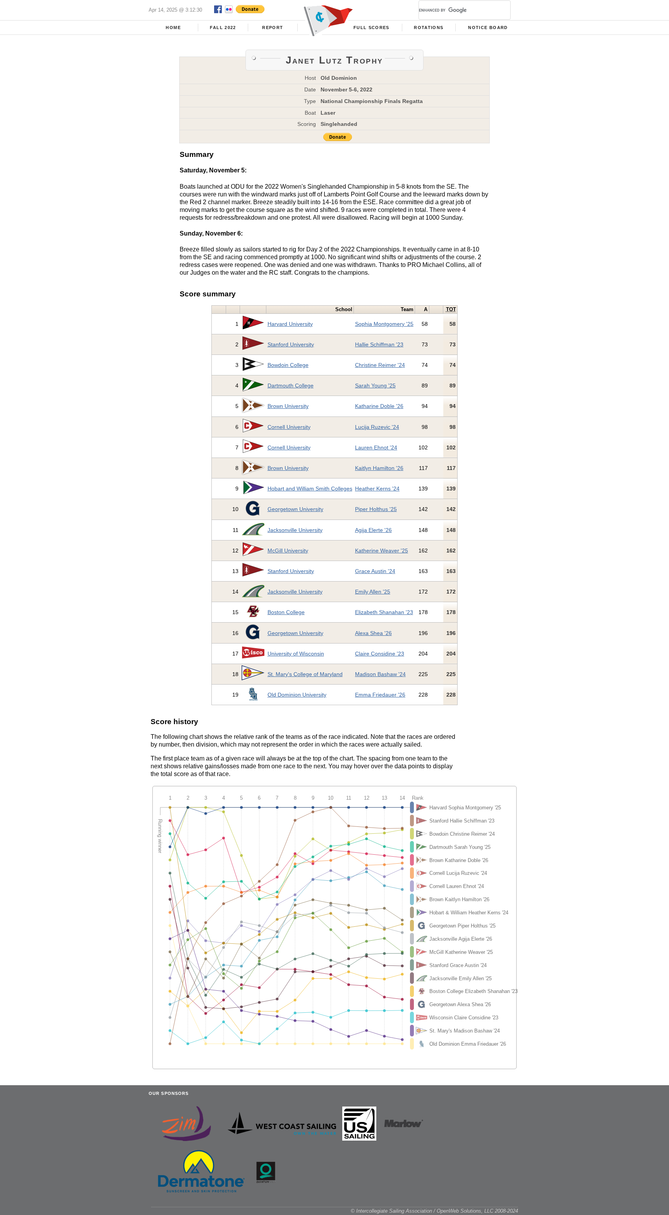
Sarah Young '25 (375, 385)
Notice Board (488, 27)
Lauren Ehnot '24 (376, 447)
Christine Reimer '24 (380, 365)
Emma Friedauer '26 (380, 695)
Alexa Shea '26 (373, 633)
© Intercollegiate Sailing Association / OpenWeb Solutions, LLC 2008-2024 (434, 1211)
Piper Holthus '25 (376, 509)
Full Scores (371, 27)
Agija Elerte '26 (373, 530)
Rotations (428, 27)
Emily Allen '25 (372, 592)
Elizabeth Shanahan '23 (384, 612)
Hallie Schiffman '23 (379, 344)
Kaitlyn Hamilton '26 (379, 468)
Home (173, 27)
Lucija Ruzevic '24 (377, 427)
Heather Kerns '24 (377, 488)
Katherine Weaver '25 (381, 550)
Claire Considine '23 (379, 654)
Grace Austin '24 (375, 571)
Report (272, 27)
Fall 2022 (223, 27)
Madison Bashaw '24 (380, 674)
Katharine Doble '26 (379, 406)
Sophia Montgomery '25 (384, 324)
